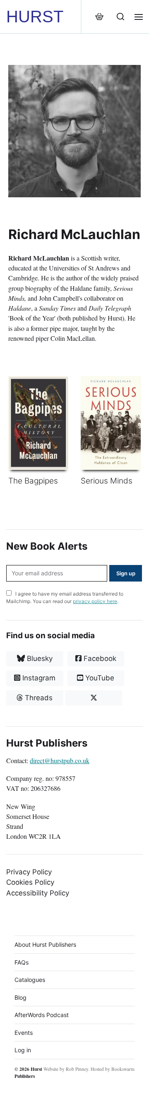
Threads (38, 698)
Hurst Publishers (28, 1072)
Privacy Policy (29, 872)
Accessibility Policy (37, 893)
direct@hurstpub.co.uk (59, 760)
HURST (34, 16)
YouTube (98, 678)
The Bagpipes (33, 481)
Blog (20, 997)
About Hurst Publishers (45, 944)
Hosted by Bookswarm (113, 1069)
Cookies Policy (30, 882)
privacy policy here (95, 601)
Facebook (99, 658)
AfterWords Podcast (41, 1014)
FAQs (21, 962)
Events (23, 1032)
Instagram (37, 678)
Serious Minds (106, 481)
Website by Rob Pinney (65, 1069)
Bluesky (39, 658)
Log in (22, 1049)
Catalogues (29, 979)
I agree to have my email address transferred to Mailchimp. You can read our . (64, 597)
